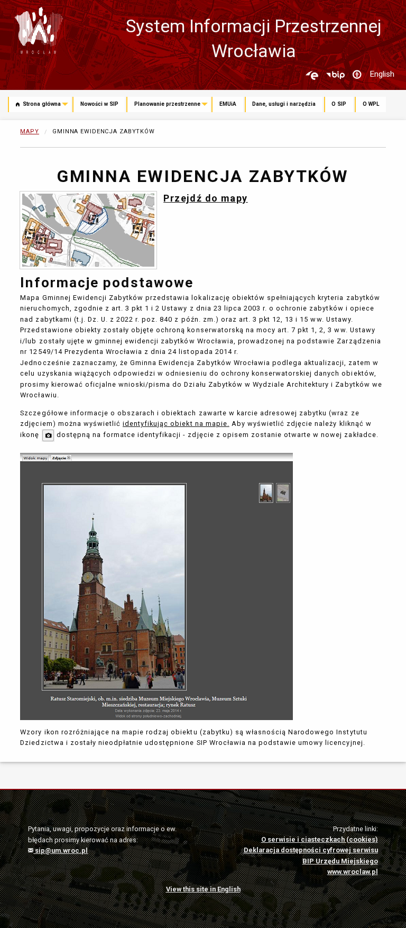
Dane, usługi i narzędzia (284, 104)
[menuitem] (40, 105)
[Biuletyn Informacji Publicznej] (335, 75)
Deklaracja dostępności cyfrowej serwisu (311, 850)
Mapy (29, 131)
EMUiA (227, 104)
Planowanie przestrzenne (167, 104)
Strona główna (41, 104)
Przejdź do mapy (205, 198)
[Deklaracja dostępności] (356, 75)
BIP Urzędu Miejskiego (340, 861)
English (382, 74)
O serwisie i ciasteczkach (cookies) (319, 839)
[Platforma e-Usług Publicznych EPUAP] (312, 75)
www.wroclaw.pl (352, 872)
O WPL (371, 104)
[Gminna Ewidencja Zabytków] (88, 229)
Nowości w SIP (99, 104)
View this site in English (203, 889)
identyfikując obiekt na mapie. (176, 423)
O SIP (338, 104)
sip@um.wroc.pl (60, 850)
